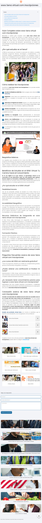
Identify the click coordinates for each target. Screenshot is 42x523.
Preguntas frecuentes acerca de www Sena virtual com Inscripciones (19, 23)
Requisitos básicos (8, 19)
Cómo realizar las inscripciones (11, 18)
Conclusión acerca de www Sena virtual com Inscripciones (16, 25)
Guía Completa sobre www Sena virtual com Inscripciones (16, 14)
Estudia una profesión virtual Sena (11, 312)
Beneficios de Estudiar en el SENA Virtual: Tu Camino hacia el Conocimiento (20, 21)
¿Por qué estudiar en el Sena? (10, 16)
